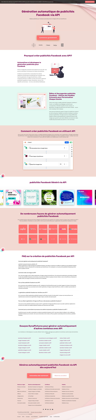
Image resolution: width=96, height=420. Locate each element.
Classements (20, 398)
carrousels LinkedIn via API (45, 343)
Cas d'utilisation (34, 416)
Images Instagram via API (24, 347)
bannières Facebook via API (24, 338)
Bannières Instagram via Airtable (35, 389)
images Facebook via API (24, 340)
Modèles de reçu (65, 403)
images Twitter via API (65, 340)
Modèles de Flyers (65, 389)
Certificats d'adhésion (49, 403)
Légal (51, 416)
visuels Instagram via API (24, 352)
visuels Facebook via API (23, 343)
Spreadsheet (34, 239)
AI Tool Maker (31, 396)
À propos (28, 416)
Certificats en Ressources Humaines (52, 398)
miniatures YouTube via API (66, 345)
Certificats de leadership (50, 396)
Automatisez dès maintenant (39, 375)
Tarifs (23, 416)
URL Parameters (74, 239)
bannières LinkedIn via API (45, 340)
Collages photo (20, 396)
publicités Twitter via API (65, 343)
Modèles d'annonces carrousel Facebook (70, 398)
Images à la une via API (65, 355)
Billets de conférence (21, 391)
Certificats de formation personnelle (52, 389)
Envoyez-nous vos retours (36, 412)
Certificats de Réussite (49, 393)
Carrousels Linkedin (21, 403)
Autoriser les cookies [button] (90, 1)
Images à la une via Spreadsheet (35, 405)
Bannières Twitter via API (45, 352)
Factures (19, 400)
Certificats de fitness (49, 386)
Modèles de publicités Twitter (68, 396)
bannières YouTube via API (66, 347)
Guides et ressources (32, 398)
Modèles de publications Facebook (69, 400)
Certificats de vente (49, 400)
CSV (24, 239)
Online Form (64, 239)
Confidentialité (57, 416)
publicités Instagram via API (24, 350)
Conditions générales (43, 416)
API (54, 239)
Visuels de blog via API (65, 352)
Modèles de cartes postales (67, 393)
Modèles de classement (67, 386)
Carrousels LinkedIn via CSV (34, 403)
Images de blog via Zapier (33, 400)
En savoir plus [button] (50, 1)
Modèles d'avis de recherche (68, 391)
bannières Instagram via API (24, 345)
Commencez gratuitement (48, 37)
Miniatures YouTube (21, 386)
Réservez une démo (61, 375)
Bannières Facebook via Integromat (35, 386)
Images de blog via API (65, 350)
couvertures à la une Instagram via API (48, 338)
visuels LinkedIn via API (44, 350)
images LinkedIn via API (44, 345)
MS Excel (44, 239)
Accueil (18, 416)
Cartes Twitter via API (65, 338)
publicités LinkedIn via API (45, 347)
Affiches (19, 393)
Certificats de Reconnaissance (51, 391)
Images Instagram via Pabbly (34, 391)
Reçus (18, 389)
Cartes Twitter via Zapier (33, 393)
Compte (78, 3)
